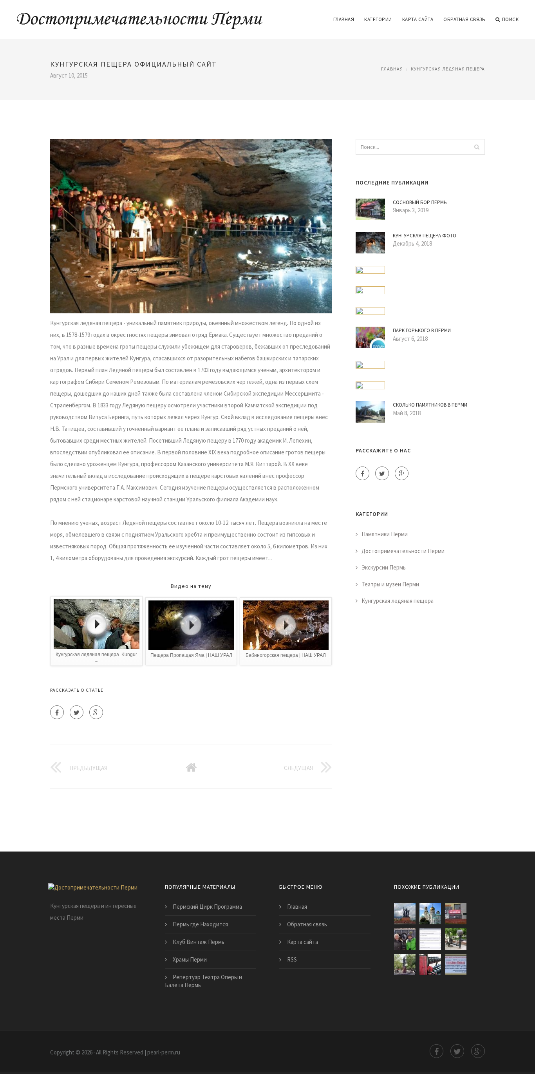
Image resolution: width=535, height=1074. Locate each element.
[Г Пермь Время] (430, 964)
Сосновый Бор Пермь (420, 202)
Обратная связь (464, 19)
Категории (378, 19)
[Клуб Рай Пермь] (455, 913)
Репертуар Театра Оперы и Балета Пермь (203, 981)
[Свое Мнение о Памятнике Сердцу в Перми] (405, 939)
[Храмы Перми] (430, 913)
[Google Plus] (96, 712)
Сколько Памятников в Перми (430, 404)
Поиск (510, 19)
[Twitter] (76, 712)
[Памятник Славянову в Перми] (405, 964)
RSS (292, 959)
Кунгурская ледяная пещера (448, 69)
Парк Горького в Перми (422, 330)
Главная (343, 19)
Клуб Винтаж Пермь (198, 942)
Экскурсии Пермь (383, 567)
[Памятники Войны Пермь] (455, 964)
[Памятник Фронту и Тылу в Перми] (405, 913)
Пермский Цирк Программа (207, 906)
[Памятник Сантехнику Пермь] (455, 939)
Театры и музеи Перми (390, 584)
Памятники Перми (384, 534)
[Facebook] (57, 712)
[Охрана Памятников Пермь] (430, 939)
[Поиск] (476, 147)
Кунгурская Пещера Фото (424, 235)
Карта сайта (418, 19)
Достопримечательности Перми (403, 551)
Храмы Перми (190, 959)
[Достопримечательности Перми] (139, 14)
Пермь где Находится (200, 924)
